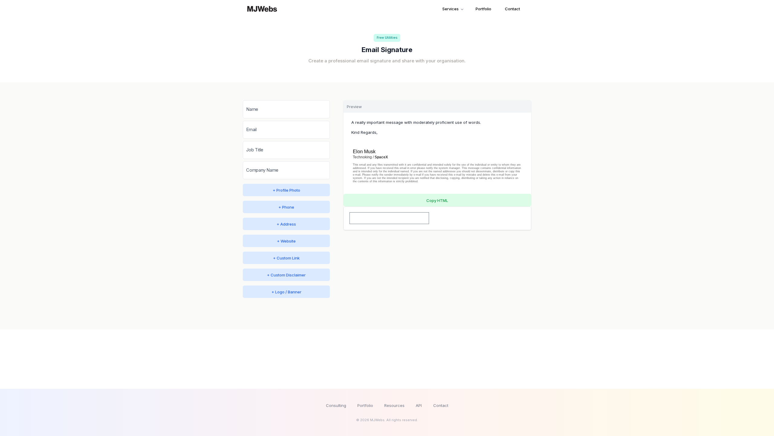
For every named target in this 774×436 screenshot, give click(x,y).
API (419, 405)
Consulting (336, 405)
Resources (394, 405)
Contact (512, 8)
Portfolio (483, 8)
